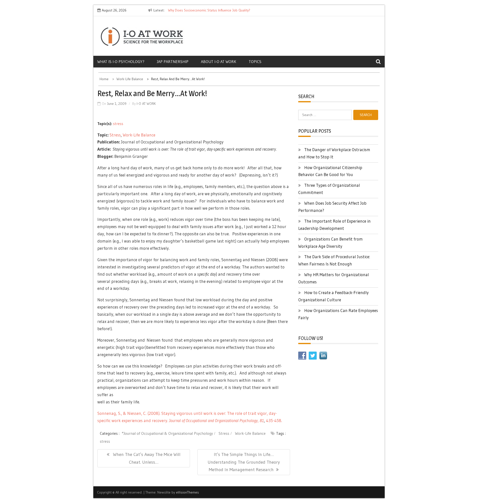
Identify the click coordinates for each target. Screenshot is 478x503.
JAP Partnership (172, 61)
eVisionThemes (187, 492)
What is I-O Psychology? (120, 61)
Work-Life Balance (139, 134)
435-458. (274, 420)
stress (118, 123)
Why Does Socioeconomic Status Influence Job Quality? (209, 10)
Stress (115, 134)
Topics (255, 61)
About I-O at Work (218, 61)
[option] (213, 10)
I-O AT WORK (146, 103)
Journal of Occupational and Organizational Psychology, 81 (216, 420)
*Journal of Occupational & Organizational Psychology (167, 433)
